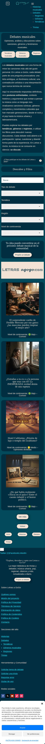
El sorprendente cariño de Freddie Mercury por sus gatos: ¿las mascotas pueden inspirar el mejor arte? (22, 324)
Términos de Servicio (11, 606)
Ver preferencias (33, 734)
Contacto (5, 622)
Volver (22, 526)
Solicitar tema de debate (12, 669)
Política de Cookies (10, 618)
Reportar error (7, 677)
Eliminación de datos (10, 610)
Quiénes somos (8, 594)
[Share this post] (2, 549)
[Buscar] (7, 3)
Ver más (22, 517)
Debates (36, 13)
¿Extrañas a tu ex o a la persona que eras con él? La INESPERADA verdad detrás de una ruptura (22, 383)
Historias (22, 534)
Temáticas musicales (8, 54)
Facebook (14, 553)
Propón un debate (22, 255)
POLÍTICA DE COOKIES (13, 740)
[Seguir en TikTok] (17, 696)
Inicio (8, 534)
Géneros (39, 19)
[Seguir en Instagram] (21, 696)
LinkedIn (22, 553)
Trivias (36, 27)
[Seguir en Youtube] (12, 696)
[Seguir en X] (7, 696)
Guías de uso (7, 681)
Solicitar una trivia (9, 673)
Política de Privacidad (11, 602)
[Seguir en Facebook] (3, 696)
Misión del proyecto (10, 598)
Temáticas (39, 22)
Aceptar (22, 728)
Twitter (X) (4, 553)
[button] (42, 704)
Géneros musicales (22, 54)
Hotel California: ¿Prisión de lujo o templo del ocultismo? (22, 439)
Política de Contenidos (11, 614)
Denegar (12, 734)
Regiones (39, 16)
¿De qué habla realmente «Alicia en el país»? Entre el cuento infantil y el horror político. (22, 496)
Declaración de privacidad (30, 740)
